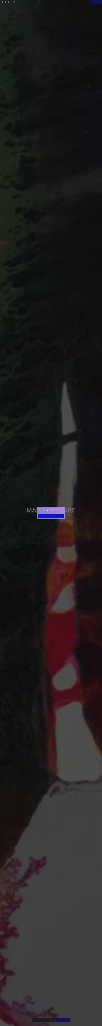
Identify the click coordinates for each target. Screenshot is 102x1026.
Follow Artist (51, 516)
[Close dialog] (63, 508)
